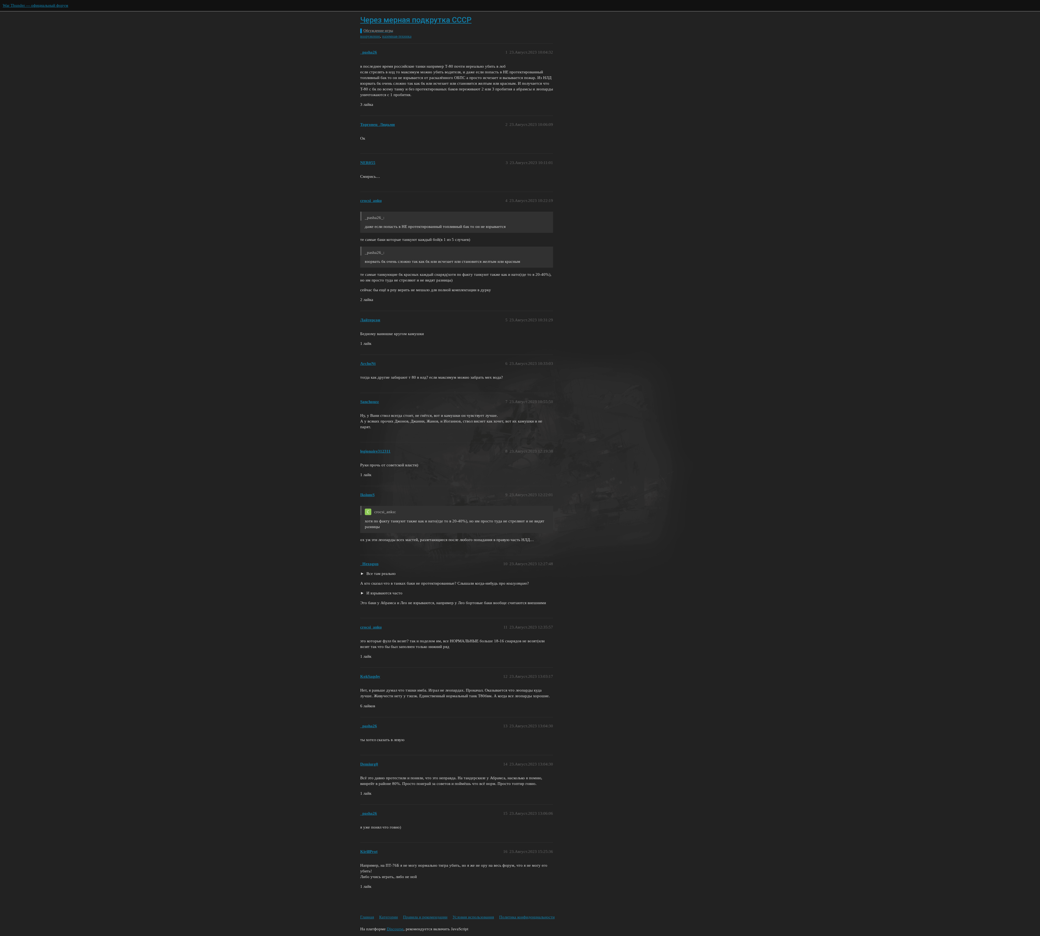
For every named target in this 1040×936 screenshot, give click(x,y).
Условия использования (473, 917)
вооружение (370, 36)
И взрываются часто (383, 593)
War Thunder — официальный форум (35, 5)
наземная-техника (396, 36)
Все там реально (380, 573)
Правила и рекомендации (425, 917)
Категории (388, 917)
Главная (367, 917)
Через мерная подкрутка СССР (416, 19)
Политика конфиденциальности (527, 917)
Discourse (395, 929)
